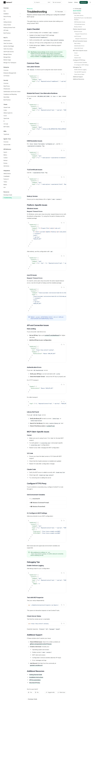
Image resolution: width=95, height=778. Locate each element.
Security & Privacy (34, 682)
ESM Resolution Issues (79, 22)
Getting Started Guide (35, 674)
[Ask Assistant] (64, 74)
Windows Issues (78, 31)
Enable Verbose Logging (80, 69)
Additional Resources (78, 79)
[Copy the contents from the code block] (62, 74)
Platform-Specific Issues (79, 29)
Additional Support (78, 76)
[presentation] (46, 80)
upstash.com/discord (36, 665)
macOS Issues (77, 36)
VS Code (76, 55)
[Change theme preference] (90, 2)
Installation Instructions (36, 677)
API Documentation (35, 680)
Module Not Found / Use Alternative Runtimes (83, 18)
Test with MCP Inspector (80, 72)
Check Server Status (79, 74)
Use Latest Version (78, 15)
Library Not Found (78, 48)
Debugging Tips (77, 67)
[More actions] (65, 11)
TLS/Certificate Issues (79, 24)
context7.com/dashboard (52, 335)
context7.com (51, 426)
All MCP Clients (46, 56)
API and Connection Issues (80, 41)
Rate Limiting (77, 43)
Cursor (75, 53)
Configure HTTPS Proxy (79, 60)
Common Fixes (77, 13)
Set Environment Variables (80, 62)
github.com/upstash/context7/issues (41, 644)
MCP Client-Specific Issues (80, 50)
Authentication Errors (79, 45)
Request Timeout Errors (81, 34)
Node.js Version (78, 26)
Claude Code (77, 57)
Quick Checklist (77, 10)
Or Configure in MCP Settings (81, 64)
